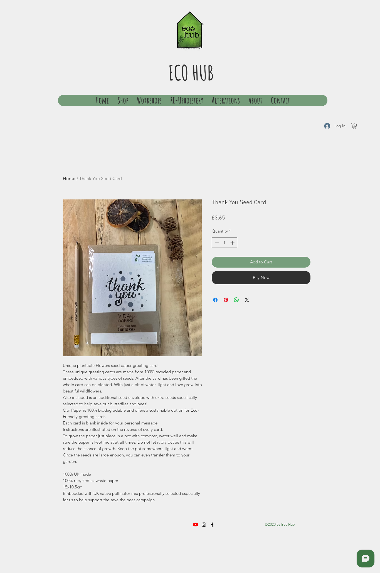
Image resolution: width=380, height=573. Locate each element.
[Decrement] (216, 243)
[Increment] (233, 243)
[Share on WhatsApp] (236, 300)
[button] (354, 126)
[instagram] (204, 524)
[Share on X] (247, 300)
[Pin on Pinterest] (226, 300)
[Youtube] (195, 524)
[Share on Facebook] (215, 300)
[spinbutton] (224, 243)
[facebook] (212, 524)
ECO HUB (191, 72)
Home (69, 178)
